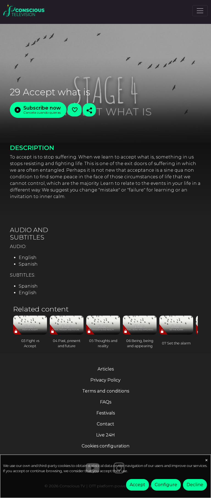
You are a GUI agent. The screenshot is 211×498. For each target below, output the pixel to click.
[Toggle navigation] (200, 10)
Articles (106, 369)
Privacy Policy (105, 380)
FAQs (105, 402)
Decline (195, 484)
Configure (166, 484)
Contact (105, 424)
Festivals (105, 413)
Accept (137, 484)
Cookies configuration (105, 446)
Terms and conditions (105, 391)
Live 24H (105, 435)
